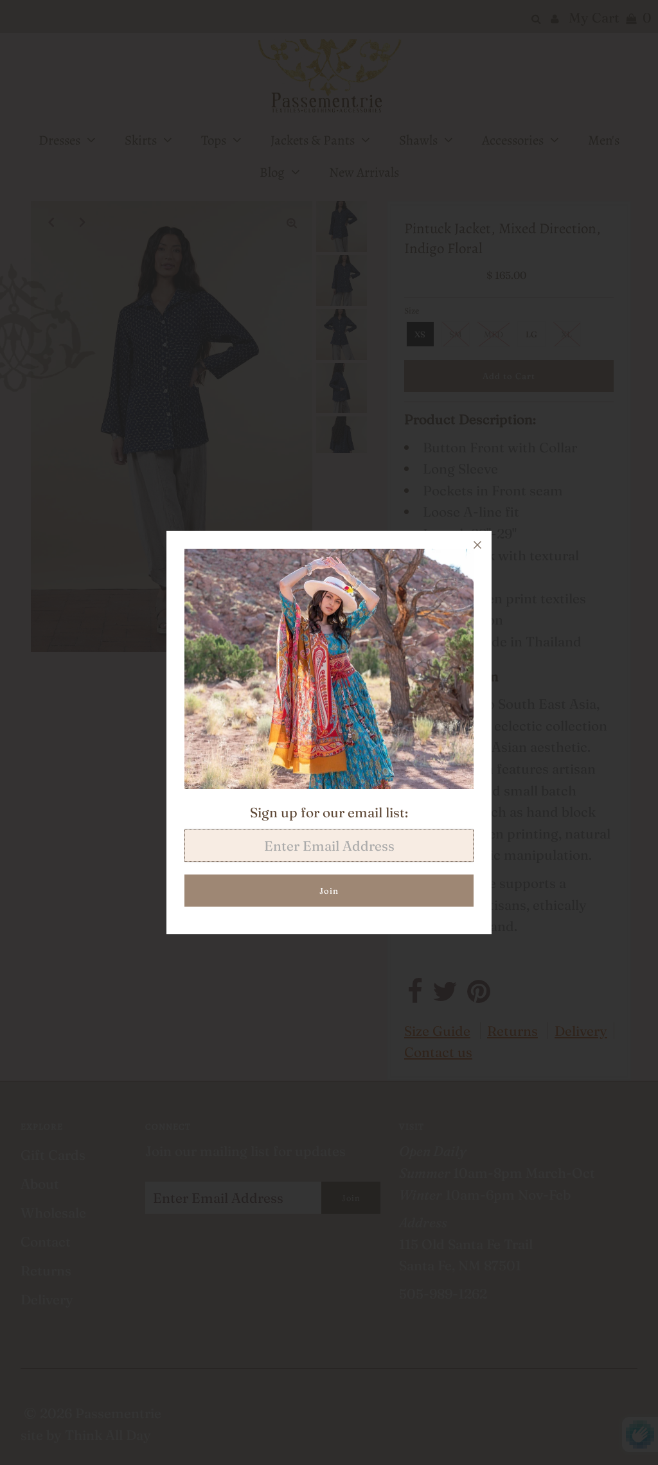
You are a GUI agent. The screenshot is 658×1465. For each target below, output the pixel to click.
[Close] (477, 545)
